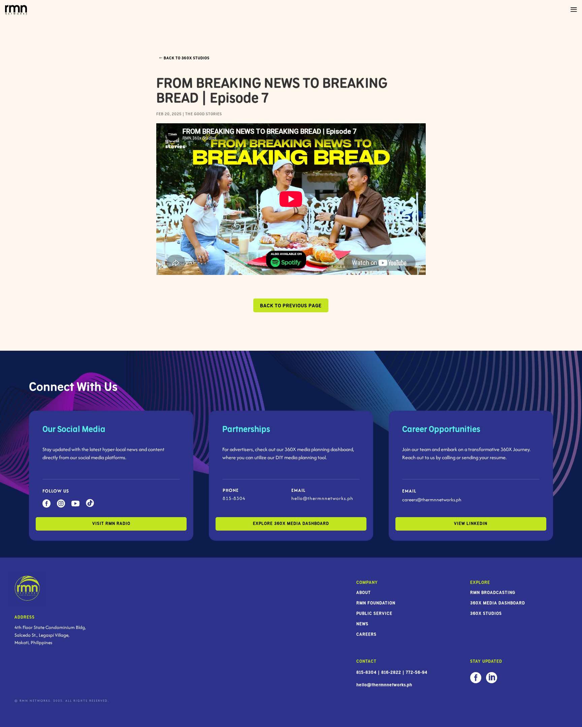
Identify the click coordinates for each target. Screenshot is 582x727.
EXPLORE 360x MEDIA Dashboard (291, 524)
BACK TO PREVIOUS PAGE (291, 306)
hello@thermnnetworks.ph (322, 498)
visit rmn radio (111, 524)
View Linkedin (470, 524)
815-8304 (234, 498)
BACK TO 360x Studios (186, 58)
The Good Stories (203, 114)
